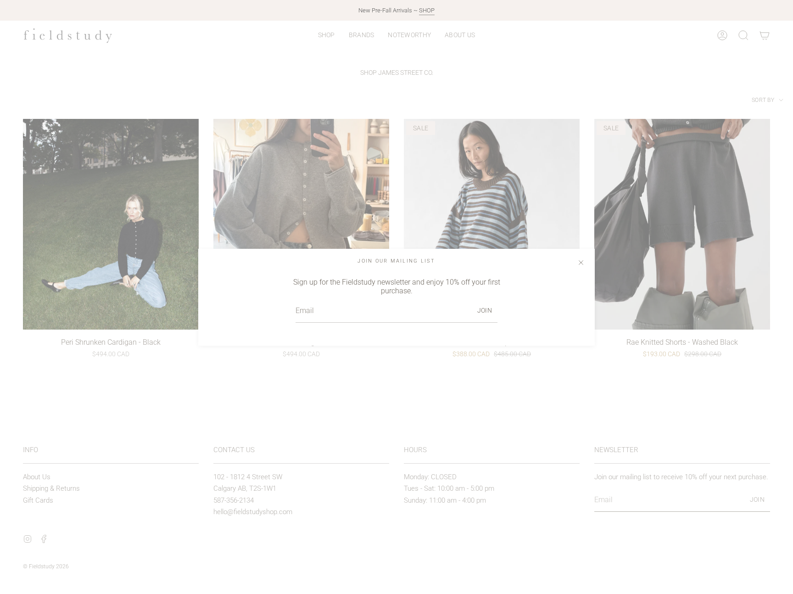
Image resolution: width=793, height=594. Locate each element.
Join (484, 310)
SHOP (427, 10)
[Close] (581, 262)
